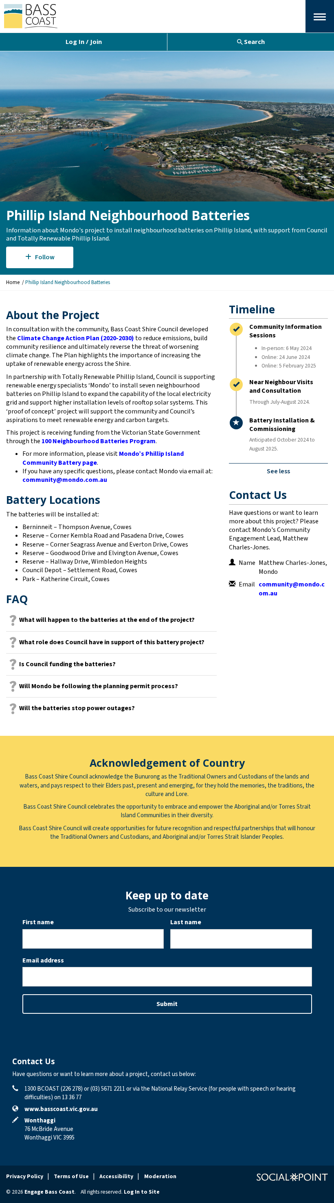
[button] (319, 16)
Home (13, 282)
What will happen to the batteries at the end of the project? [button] (107, 619)
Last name (185, 922)
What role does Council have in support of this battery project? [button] (111, 642)
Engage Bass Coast (49, 1192)
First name (38, 922)
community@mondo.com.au (64, 479)
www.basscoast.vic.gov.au (61, 1109)
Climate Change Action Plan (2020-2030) (75, 338)
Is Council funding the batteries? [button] (67, 664)
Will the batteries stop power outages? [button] (77, 708)
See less (278, 471)
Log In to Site (142, 1192)
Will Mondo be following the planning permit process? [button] (98, 686)
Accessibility (116, 1176)
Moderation (160, 1176)
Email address (43, 960)
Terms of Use (71, 1176)
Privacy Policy (24, 1176)
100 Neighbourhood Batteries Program (99, 441)
